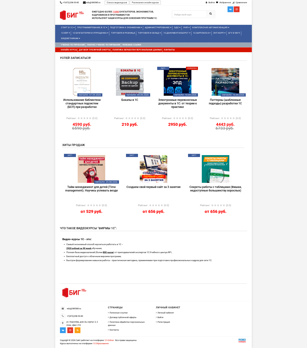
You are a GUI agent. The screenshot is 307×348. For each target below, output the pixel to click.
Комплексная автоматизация (210, 27)
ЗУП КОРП (218, 33)
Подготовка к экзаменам (125, 27)
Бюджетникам (70, 38)
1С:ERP (65, 33)
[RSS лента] (77, 330)
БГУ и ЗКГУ (234, 33)
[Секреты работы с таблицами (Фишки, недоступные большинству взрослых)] (215, 168)
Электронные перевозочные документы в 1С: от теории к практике (177, 103)
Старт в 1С (67, 27)
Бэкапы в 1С (129, 99)
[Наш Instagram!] (237, 9)
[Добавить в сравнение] (86, 69)
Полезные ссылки (119, 313)
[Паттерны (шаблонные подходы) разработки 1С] (225, 81)
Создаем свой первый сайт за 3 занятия (153, 187)
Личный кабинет (165, 313)
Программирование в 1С (91, 27)
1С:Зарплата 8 (201, 33)
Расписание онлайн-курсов (145, 2)
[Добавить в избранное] (76, 69)
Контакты (114, 330)
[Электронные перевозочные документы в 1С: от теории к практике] (177, 81)
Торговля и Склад (149, 33)
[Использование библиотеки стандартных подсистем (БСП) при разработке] (82, 81)
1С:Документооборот (176, 33)
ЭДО (176, 27)
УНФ (185, 27)
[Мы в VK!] (230, 9)
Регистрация (163, 322)
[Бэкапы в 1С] (130, 81)
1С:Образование (101, 343)
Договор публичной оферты (123, 317)
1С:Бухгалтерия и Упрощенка (90, 33)
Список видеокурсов (117, 2)
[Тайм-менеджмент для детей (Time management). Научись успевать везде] (91, 168)
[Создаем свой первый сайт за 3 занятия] (153, 168)
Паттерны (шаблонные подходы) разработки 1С (225, 101)
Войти (160, 317)
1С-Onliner (109, 340)
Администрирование (157, 27)
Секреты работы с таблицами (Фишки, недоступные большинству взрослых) (215, 188)
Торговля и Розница (123, 33)
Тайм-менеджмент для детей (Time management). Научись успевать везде (91, 188)
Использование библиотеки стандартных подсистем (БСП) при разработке (82, 103)
